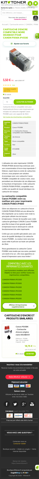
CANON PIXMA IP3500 (12, 283)
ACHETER (30, 354)
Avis (13, 85)
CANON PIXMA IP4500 (12, 295)
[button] (19, 443)
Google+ (23, 404)
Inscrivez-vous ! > (19, 377)
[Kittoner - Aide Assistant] (37, 467)
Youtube (32, 404)
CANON (29, 24)
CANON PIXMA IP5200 (12, 298)
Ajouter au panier (24, 102)
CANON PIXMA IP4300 (12, 291)
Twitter (15, 404)
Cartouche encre (17, 24)
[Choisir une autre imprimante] (37, 36)
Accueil (5, 24)
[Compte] (30, 3)
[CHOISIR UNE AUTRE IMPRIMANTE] (37, 36)
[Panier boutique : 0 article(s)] (35, 3)
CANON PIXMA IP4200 (12, 287)
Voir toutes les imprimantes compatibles (17, 117)
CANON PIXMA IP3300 (12, 279)
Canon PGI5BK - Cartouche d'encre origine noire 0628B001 (23, 331)
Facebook (7, 404)
